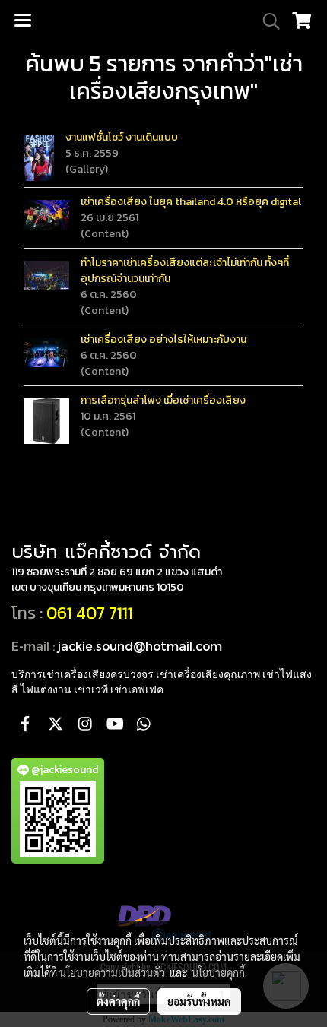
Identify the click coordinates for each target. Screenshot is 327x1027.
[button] (266, 21)
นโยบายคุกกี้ (218, 972)
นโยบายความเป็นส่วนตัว (112, 972)
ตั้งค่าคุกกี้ (118, 1001)
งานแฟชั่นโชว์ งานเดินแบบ (121, 137)
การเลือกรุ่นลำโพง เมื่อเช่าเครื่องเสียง (163, 400)
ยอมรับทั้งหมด (199, 1001)
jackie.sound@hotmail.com (140, 646)
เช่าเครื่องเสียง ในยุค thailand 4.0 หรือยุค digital (191, 202)
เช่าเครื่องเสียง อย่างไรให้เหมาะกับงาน (163, 339)
